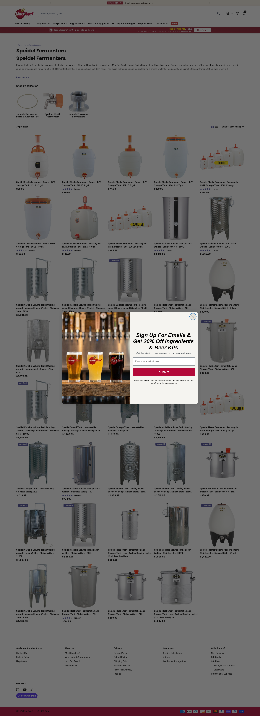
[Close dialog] (193, 316)
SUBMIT (164, 372)
